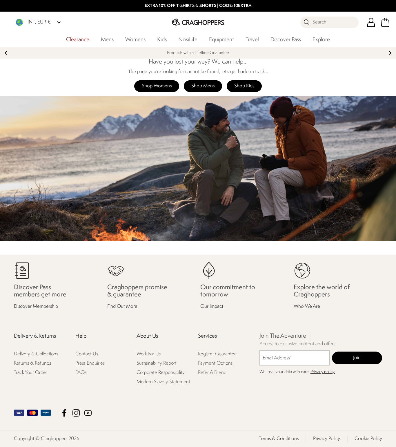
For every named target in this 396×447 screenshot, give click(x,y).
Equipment (221, 40)
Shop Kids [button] (244, 86)
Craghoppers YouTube (88, 413)
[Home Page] (198, 22)
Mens (107, 40)
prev (6, 53)
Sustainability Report (157, 363)
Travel (252, 40)
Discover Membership (36, 306)
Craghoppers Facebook (64, 413)
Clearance (77, 40)
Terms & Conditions (279, 438)
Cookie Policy (368, 438)
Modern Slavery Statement (163, 381)
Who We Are (307, 306)
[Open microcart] (385, 22)
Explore (321, 40)
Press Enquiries (90, 363)
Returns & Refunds (32, 363)
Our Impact (211, 306)
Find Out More (122, 306)
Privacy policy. (322, 372)
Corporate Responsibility (161, 372)
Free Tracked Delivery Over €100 (198, 53)
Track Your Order (30, 372)
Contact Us (86, 354)
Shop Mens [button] (203, 86)
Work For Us (149, 354)
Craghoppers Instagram (76, 413)
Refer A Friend (212, 372)
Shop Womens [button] (157, 86)
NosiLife (187, 40)
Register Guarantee (217, 354)
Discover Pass (285, 40)
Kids (162, 40)
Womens (135, 40)
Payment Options (215, 363)
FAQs (80, 372)
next (390, 53)
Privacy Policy (326, 438)
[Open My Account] (371, 22)
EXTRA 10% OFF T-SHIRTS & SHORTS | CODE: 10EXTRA (198, 6)
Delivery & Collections (36, 354)
